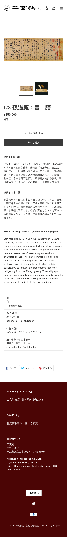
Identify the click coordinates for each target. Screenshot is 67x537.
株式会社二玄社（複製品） (27, 525)
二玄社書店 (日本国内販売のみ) (25, 399)
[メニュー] (61, 8)
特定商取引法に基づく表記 (22, 423)
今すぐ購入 (33, 142)
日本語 (32, 493)
